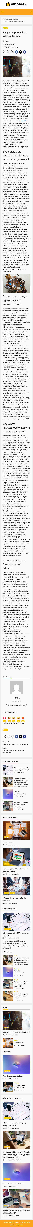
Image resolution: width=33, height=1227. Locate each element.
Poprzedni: (15, 743)
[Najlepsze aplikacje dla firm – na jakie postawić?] (16, 1198)
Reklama (16, 956)
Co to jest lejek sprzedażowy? (8, 1087)
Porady (12, 893)
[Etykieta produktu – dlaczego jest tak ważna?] (16, 857)
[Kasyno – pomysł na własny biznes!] (16, 1020)
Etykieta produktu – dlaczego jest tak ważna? (15, 870)
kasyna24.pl (23, 121)
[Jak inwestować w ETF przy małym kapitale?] (16, 922)
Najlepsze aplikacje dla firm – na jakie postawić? (8, 806)
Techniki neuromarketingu (8, 794)
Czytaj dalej (8, 952)
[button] (3, 12)
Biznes (5, 28)
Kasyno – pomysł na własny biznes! (16, 1032)
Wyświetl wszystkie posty (16, 705)
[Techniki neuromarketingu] (16, 1064)
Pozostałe (8, 928)
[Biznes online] (16, 830)
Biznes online (8, 842)
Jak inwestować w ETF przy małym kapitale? (8, 770)
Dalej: (13, 750)
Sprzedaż (16, 968)
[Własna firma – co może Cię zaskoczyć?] (16, 886)
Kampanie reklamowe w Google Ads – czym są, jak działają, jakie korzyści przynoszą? (8, 782)
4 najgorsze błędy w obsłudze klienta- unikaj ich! (8, 996)
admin (7, 41)
